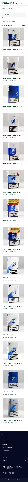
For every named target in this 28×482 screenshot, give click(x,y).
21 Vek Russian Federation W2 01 (12, 392)
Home (3, 8)
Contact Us (4, 444)
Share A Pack (5, 438)
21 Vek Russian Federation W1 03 (12, 164)
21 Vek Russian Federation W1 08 (12, 249)
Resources (4, 457)
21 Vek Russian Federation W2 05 (12, 363)
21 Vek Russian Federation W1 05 (12, 192)
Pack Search (5, 435)
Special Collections (7, 441)
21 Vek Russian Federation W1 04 (12, 49)
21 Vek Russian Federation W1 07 (12, 221)
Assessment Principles (7, 452)
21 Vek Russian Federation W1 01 (12, 106)
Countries (4, 460)
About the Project (6, 450)
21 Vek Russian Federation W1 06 (12, 78)
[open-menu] (25, 3)
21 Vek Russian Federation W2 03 (12, 306)
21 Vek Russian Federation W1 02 (12, 135)
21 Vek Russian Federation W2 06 (12, 420)
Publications (5, 455)
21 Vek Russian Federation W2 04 (12, 335)
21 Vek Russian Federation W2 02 (12, 278)
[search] (22, 3)
